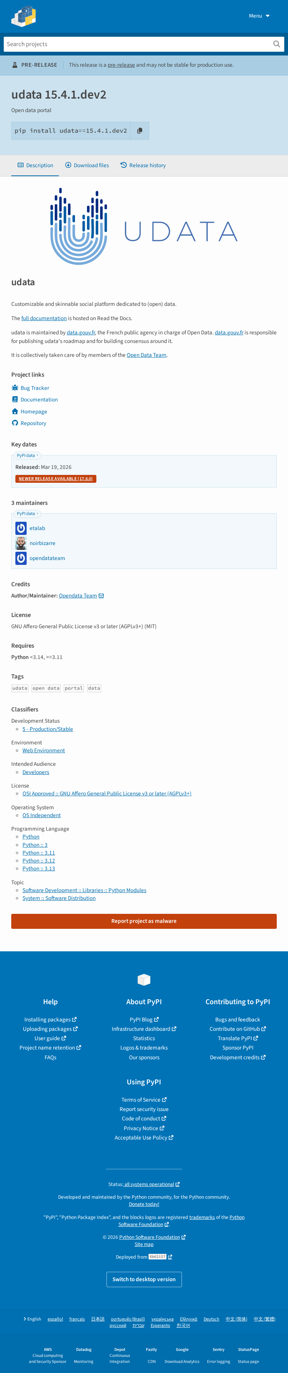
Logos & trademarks (144, 1048)
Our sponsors (144, 1057)
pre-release (121, 65)
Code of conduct (141, 1118)
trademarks (202, 1217)
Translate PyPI (235, 1038)
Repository (33, 423)
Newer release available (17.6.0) (56, 479)
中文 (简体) (237, 1319)
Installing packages (47, 1019)
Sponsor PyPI (238, 1048)
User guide (47, 1038)
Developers (35, 772)
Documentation (39, 399)
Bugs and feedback (237, 1019)
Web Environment (43, 750)
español (55, 1319)
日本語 (98, 1319)
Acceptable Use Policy (141, 1137)
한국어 (183, 1325)
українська (163, 1319)
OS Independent (41, 815)
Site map (144, 1244)
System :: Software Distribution (59, 898)
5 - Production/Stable (47, 729)
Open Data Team (146, 355)
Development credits (235, 1057)
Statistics (144, 1038)
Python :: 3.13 (38, 868)
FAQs (50, 1057)
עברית (138, 1325)
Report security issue (144, 1109)
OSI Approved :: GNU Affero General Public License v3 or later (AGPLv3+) (107, 793)
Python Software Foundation (149, 1237)
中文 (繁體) (265, 1319)
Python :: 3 (35, 845)
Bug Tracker (35, 388)
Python (30, 836)
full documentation (44, 318)
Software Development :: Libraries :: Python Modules (84, 890)
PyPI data (26, 455)
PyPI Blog (141, 1019)
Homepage (34, 411)
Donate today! (144, 1204)
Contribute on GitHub (235, 1029)
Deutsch (211, 1319)
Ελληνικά (188, 1319)
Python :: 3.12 (38, 860)
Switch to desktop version (144, 1279)
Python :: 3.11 (38, 853)
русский (118, 1325)
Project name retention (47, 1048)
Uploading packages (47, 1029)
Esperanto (160, 1325)
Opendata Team (78, 595)
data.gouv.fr (81, 332)
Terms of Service (141, 1100)
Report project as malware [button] (144, 921)
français (77, 1319)
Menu (255, 16)
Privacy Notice (141, 1128)
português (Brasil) (128, 1319)
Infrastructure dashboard (141, 1029)
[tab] (35, 165)
